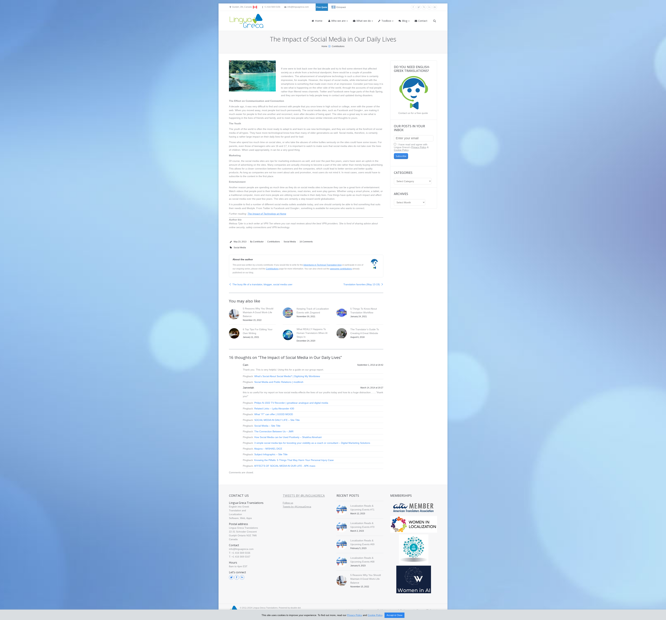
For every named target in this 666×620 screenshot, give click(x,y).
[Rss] (424, 7)
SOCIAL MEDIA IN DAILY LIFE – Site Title (277, 420)
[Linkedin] (429, 7)
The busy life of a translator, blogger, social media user (262, 284)
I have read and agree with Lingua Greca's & (411, 147)
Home (324, 46)
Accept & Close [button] (394, 615)
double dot (296, 608)
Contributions (338, 46)
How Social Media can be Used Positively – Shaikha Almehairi (288, 437)
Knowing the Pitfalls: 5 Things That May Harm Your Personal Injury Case (294, 460)
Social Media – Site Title (267, 425)
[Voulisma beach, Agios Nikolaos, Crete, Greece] (252, 75)
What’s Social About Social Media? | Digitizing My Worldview (287, 376)
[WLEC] (413, 524)
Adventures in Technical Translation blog (322, 265)
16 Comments (306, 241)
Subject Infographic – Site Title (271, 454)
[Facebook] (413, 7)
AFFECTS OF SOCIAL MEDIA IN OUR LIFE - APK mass (284, 465)
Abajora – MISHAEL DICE (268, 448)
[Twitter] (418, 7)
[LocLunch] (413, 549)
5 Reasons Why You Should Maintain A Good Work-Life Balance (258, 312)
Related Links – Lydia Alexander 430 (274, 408)
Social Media (290, 241)
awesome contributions (341, 269)
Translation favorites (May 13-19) (361, 284)
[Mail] (434, 7)
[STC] (413, 579)
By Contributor (257, 241)
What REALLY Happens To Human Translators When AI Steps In (312, 333)
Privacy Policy (418, 147)
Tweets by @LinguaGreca (304, 495)
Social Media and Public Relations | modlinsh (278, 382)
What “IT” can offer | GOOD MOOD (273, 414)
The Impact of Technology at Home (266, 213)
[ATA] (413, 507)
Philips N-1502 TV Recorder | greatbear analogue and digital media (291, 402)
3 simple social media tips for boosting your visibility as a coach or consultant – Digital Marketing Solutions (312, 443)
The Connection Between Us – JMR (273, 431)
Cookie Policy (401, 150)
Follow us (288, 502)
